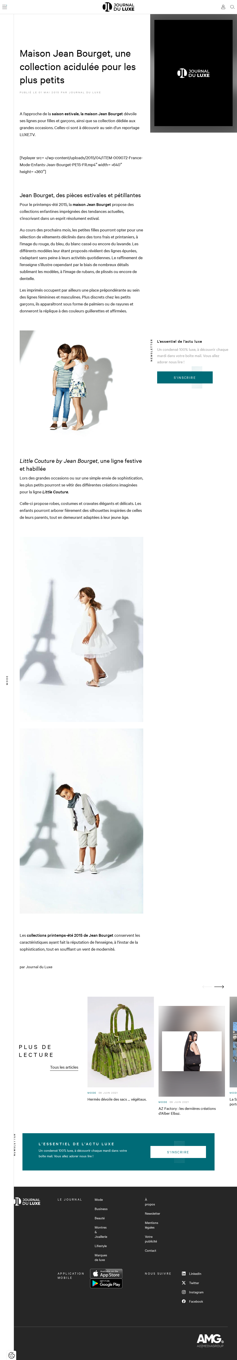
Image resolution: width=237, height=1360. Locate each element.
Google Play (106, 1283)
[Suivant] (219, 986)
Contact (150, 1250)
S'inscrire (185, 377)
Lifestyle (101, 1245)
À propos (150, 1201)
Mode (99, 1199)
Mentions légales (151, 1224)
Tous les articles (64, 1067)
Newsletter (152, 1213)
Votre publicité (151, 1238)
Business (101, 1208)
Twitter (194, 1282)
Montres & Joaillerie (101, 1232)
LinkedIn (195, 1273)
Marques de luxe (101, 1257)
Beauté (100, 1218)
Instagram (196, 1292)
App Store (106, 1274)
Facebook (196, 1301)
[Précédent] (207, 986)
